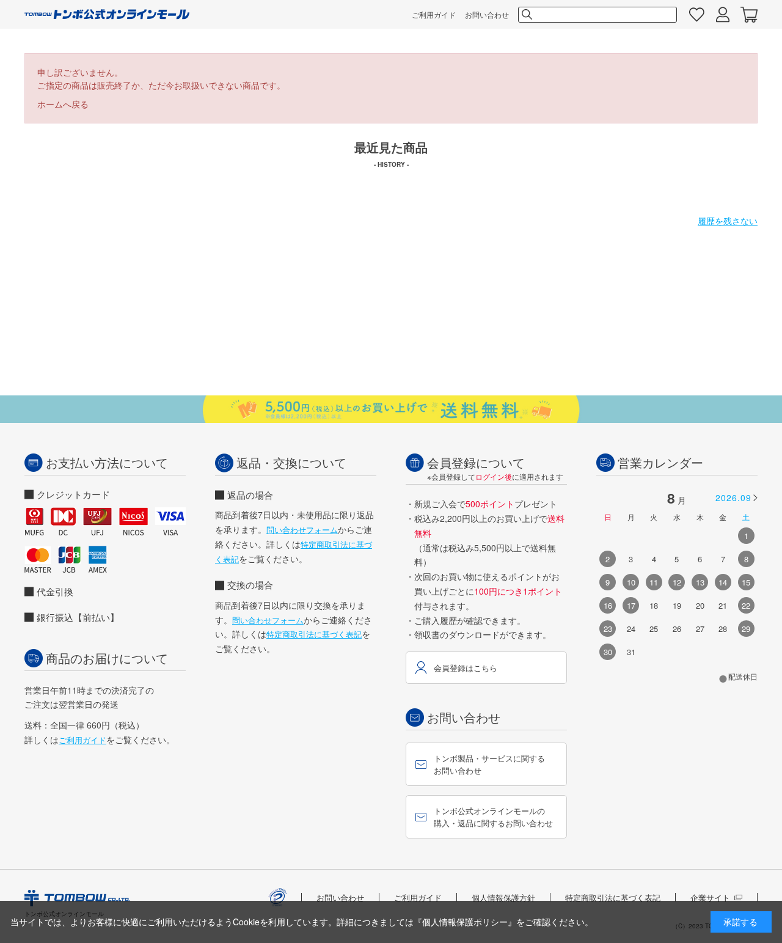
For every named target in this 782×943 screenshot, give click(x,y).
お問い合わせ (487, 14)
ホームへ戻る (63, 104)
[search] (526, 15)
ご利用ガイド (434, 14)
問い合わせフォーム (302, 529)
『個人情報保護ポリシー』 (465, 921)
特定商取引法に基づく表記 (314, 634)
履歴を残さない (728, 221)
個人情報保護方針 (503, 897)
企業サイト (710, 897)
